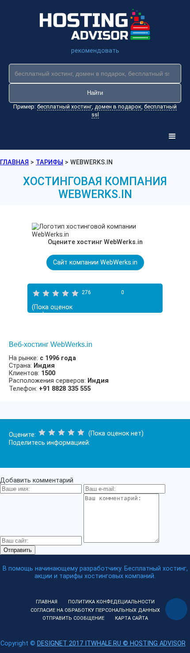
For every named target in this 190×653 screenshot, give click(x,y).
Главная (46, 602)
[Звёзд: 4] (65, 293)
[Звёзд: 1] (36, 293)
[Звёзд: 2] (46, 293)
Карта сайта (131, 618)
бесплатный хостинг (64, 106)
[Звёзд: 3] (55, 293)
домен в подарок (118, 106)
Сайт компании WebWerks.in (95, 262)
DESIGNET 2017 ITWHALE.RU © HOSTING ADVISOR (111, 643)
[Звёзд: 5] (75, 293)
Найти (95, 92)
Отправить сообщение (73, 618)
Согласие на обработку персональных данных (95, 610)
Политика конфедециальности (111, 602)
